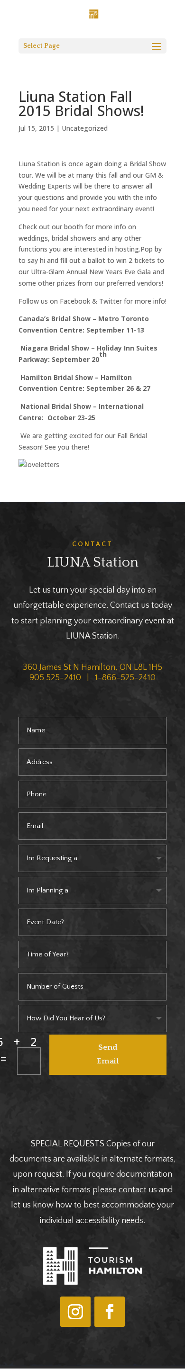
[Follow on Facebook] (109, 1312)
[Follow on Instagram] (75, 1312)
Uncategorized (85, 128)
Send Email (108, 1054)
